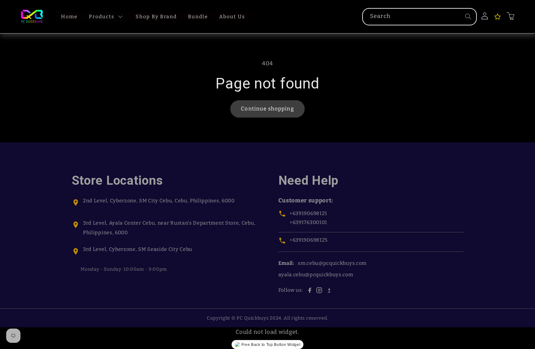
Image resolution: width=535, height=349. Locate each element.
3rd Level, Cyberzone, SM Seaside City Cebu (137, 249)
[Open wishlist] (497, 16)
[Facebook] (310, 290)
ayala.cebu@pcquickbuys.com (315, 275)
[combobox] (419, 17)
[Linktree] (329, 290)
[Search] (468, 16)
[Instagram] (319, 290)
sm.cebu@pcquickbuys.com (332, 263)
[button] (511, 16)
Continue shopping (267, 109)
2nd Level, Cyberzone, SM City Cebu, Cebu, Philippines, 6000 (159, 201)
